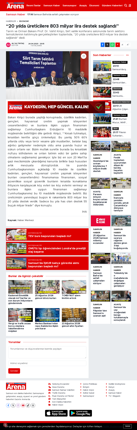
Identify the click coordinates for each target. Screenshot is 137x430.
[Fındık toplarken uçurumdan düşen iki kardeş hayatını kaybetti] (121, 146)
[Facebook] (8, 405)
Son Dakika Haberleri (61, 402)
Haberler (11, 21)
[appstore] (57, 413)
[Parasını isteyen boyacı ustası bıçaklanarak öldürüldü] (100, 183)
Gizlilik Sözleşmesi (117, 384)
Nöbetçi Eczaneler (60, 384)
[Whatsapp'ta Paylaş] (112, 45)
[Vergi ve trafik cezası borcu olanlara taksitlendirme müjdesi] (20, 315)
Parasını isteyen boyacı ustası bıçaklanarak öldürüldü (100, 199)
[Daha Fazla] (117, 45)
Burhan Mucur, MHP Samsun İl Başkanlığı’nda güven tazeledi (120, 121)
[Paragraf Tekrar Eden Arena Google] (56, 107)
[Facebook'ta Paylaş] (102, 45)
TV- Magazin (114, 396)
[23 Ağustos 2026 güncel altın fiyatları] (74, 315)
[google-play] (81, 413)
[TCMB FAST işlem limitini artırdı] (74, 287)
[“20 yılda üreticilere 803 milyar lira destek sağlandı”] (47, 75)
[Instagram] (18, 405)
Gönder (14, 371)
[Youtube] (23, 405)
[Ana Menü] (129, 5)
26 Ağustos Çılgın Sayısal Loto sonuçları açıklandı (120, 108)
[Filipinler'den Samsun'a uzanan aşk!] (100, 296)
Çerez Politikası (90, 384)
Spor (115, 128)
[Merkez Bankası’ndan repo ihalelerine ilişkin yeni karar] (47, 315)
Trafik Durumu (58, 393)
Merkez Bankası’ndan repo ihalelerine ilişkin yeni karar (46, 326)
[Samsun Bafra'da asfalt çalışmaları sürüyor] (100, 258)
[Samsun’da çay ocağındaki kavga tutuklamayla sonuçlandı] (121, 296)
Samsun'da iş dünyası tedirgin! (119, 68)
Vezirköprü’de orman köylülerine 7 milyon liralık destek (101, 166)
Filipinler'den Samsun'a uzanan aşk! (100, 313)
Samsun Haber (51, 5)
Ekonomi (94, 5)
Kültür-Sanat (88, 393)
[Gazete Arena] (15, 5)
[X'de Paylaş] (107, 45)
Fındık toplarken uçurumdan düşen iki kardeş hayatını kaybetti (120, 165)
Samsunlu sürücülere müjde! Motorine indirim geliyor (120, 94)
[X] (13, 405)
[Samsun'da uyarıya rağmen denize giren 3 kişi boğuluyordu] (121, 220)
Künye (111, 387)
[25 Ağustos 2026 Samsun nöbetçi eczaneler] (100, 220)
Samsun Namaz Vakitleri (63, 390)
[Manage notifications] (5, 425)
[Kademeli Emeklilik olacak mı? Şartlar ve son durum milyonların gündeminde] (20, 287)
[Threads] (33, 405)
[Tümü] (127, 55)
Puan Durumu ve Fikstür (63, 396)
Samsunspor (70, 5)
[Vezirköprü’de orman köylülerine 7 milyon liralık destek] (100, 146)
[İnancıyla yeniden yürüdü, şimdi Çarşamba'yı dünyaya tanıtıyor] (121, 183)
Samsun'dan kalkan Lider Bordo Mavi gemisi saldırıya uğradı (120, 81)
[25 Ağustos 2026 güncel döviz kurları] (47, 287)
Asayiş (83, 5)
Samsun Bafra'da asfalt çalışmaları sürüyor (53, 14)
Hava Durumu (58, 387)
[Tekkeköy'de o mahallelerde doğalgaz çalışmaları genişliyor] (121, 258)
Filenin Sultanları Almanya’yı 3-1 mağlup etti (120, 134)
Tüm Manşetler (59, 399)
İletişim (86, 387)
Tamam (127, 426)
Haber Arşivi (57, 405)
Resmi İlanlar (33, 5)
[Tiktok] (28, 405)
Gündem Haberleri (112, 5)
